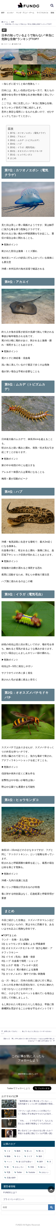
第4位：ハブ (16, 144)
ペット (9, 1162)
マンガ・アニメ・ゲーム (25, 13)
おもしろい (19, 1167)
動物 (52, 13)
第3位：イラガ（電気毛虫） (23, 147)
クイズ (29, 1156)
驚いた (41, 1151)
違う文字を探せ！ (26, 1162)
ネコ (18, 1156)
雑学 (2, 13)
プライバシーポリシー (13, 1199)
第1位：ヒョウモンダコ (21, 155)
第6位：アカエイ (18, 136)
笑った (29, 1151)
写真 (8, 1172)
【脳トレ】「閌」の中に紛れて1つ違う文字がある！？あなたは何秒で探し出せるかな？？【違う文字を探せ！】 (29, 1040)
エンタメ (10, 13)
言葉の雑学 (11, 1178)
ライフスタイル (42, 13)
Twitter (19, 1172)
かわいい (45, 1172)
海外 (40, 1156)
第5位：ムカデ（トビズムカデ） (25, 140)
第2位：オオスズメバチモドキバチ (26, 151)
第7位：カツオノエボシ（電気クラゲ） (28, 133)
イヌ (8, 1151)
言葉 (32, 1167)
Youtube (31, 1172)
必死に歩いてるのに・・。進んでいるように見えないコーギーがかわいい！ (26, 1032)
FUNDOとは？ (10, 1192)
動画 (18, 1151)
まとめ (13, 158)
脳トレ (43, 1167)
